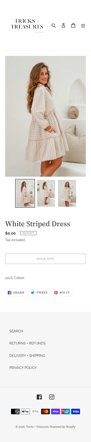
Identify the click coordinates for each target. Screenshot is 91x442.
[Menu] (83, 25)
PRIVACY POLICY (23, 368)
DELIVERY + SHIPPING (27, 356)
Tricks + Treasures (37, 427)
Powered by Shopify (63, 427)
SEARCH (16, 331)
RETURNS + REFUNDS (27, 343)
